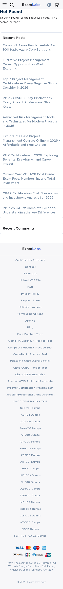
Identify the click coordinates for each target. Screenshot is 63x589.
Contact (30, 267)
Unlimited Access (30, 307)
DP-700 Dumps (30, 442)
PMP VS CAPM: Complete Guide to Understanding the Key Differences (29, 210)
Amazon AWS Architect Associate (30, 381)
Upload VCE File (30, 280)
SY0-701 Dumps (30, 408)
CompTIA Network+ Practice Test (30, 348)
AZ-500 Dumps (30, 522)
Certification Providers (30, 260)
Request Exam (30, 300)
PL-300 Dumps (30, 482)
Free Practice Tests (30, 334)
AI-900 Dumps (30, 435)
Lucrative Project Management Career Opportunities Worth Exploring (26, 64)
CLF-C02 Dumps (30, 516)
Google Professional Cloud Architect (30, 395)
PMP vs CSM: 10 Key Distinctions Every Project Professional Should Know (28, 102)
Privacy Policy (30, 294)
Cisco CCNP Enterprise (30, 374)
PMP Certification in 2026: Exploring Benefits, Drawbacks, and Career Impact (30, 159)
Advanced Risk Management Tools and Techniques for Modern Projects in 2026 (30, 121)
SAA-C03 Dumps (30, 428)
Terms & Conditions (30, 314)
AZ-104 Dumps (30, 415)
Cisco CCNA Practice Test (30, 368)
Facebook (30, 274)
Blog (30, 327)
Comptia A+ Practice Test (30, 354)
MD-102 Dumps (30, 502)
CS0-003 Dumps (30, 509)
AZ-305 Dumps (30, 455)
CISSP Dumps (30, 529)
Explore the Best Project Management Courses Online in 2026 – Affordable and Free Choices (31, 140)
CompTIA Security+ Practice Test (30, 341)
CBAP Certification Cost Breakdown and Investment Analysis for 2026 (30, 195)
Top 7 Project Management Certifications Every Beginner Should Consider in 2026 (30, 83)
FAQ (30, 287)
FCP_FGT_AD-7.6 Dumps (30, 536)
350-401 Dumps (30, 495)
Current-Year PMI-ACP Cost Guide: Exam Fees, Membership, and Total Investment (29, 178)
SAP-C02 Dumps (30, 448)
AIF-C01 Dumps (30, 462)
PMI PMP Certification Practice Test (30, 388)
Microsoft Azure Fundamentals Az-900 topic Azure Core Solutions (29, 47)
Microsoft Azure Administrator (30, 361)
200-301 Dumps (30, 422)
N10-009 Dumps (30, 475)
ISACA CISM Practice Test (30, 401)
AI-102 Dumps (30, 469)
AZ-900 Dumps (30, 489)
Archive (30, 321)
